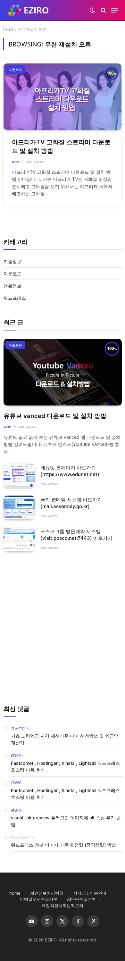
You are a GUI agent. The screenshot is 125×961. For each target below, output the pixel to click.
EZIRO (16, 755)
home (8, 29)
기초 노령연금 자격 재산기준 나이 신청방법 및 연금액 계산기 (65, 739)
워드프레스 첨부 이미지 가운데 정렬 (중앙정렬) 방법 (63, 845)
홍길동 (16, 809)
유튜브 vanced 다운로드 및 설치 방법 (55, 416)
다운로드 (15, 69)
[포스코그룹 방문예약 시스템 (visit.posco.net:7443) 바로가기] (19, 539)
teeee (16, 782)
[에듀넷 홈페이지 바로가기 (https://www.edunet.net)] (19, 476)
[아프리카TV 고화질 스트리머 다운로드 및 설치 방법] (62, 96)
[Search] (103, 10)
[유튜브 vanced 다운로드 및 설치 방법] (63, 372)
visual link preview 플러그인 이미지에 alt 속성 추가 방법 (66, 821)
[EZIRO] (28, 10)
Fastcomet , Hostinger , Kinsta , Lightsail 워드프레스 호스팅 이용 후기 (65, 766)
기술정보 (12, 261)
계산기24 (18, 728)
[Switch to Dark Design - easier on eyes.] (92, 10)
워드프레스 (15, 298)
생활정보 (12, 285)
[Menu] (114, 10)
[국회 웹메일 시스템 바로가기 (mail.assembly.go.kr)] (19, 508)
